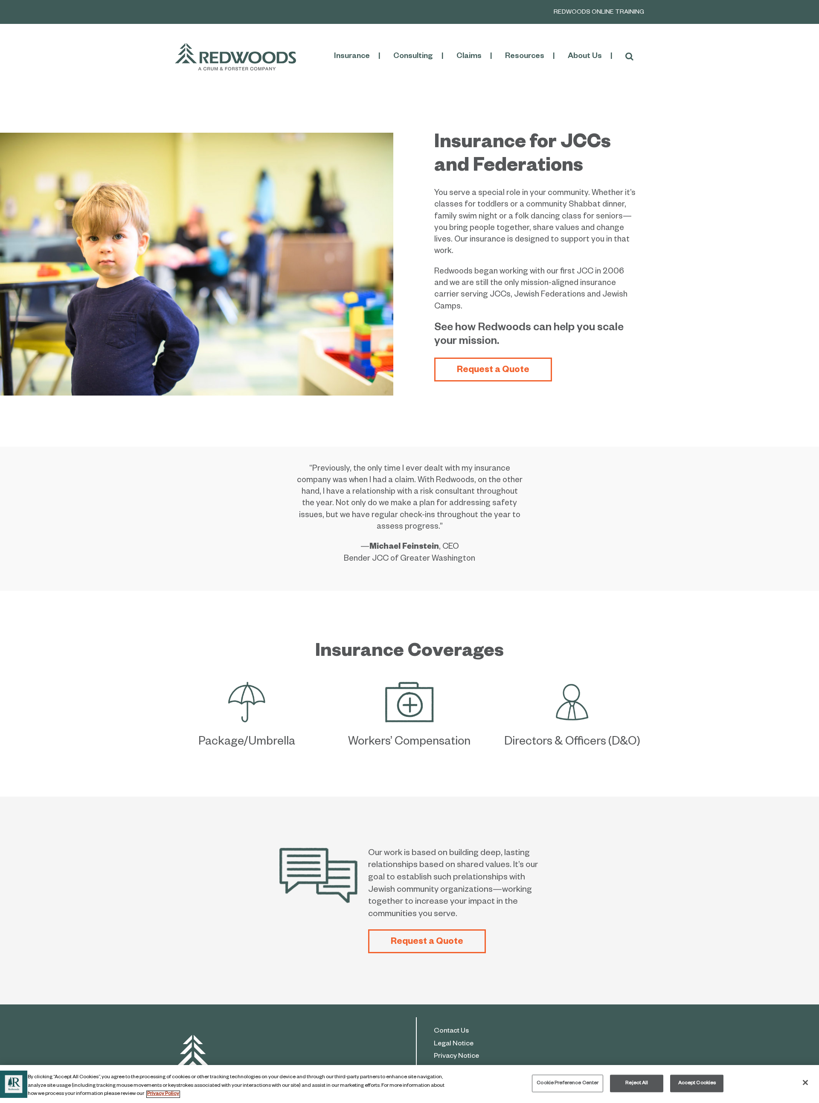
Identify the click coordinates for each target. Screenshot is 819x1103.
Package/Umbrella (246, 742)
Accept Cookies (697, 1083)
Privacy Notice (456, 1057)
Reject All (636, 1083)
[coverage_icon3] (572, 686)
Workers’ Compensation (409, 742)
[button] (629, 57)
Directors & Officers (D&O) (572, 742)
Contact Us (451, 1032)
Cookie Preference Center (567, 1083)
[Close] (805, 1082)
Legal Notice (453, 1044)
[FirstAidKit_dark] (409, 686)
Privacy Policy (163, 1094)
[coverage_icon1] (247, 686)
